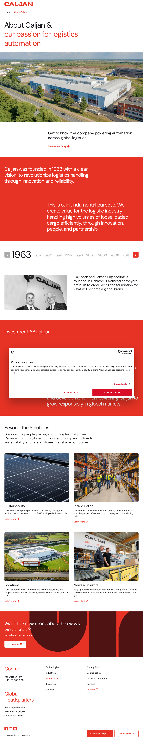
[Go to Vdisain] (23, 735)
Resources (51, 684)
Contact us (13, 644)
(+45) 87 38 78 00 (14, 680)
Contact (91, 684)
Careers (91, 689)
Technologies (52, 667)
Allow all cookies (112, 392)
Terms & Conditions (97, 678)
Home (7, 12)
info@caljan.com (13, 676)
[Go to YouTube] (15, 728)
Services (50, 689)
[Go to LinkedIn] (10, 728)
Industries (51, 672)
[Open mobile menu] (137, 4)
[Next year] (136, 255)
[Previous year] (7, 255)
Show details (120, 384)
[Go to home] (18, 4)
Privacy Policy (94, 667)
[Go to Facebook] (6, 728)
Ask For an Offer (98, 733)
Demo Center (124, 733)
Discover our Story (57, 146)
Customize (69, 392)
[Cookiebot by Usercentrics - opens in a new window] (120, 352)
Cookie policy (94, 672)
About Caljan (52, 678)
